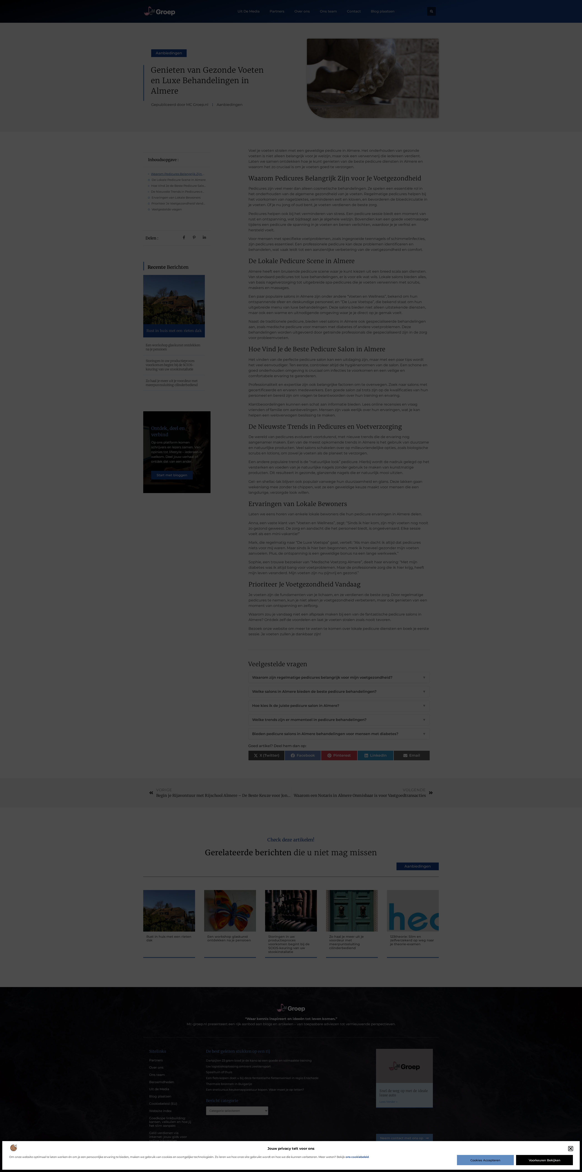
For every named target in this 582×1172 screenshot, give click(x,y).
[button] (570, 1148)
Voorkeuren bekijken (544, 1160)
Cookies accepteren (485, 1160)
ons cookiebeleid (357, 1157)
